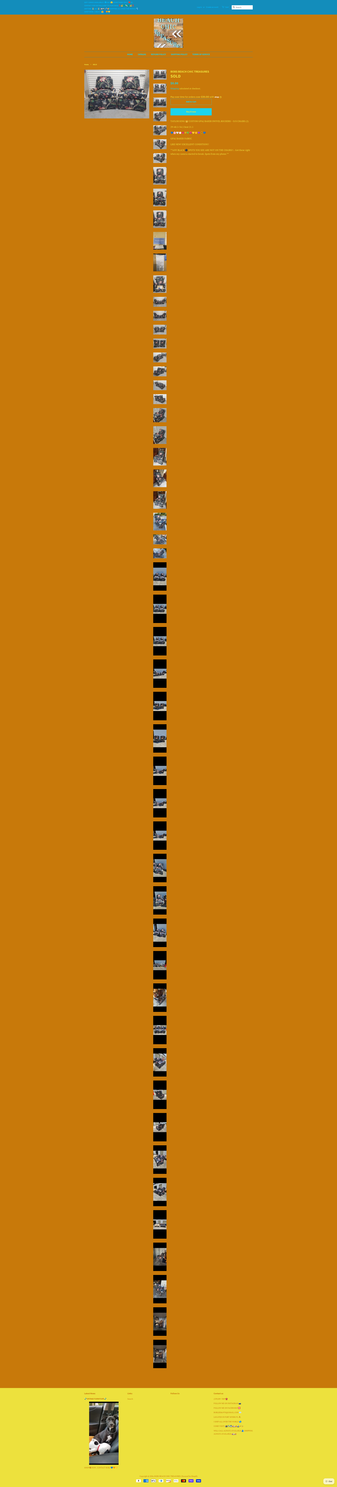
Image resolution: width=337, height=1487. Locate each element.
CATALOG (142, 54)
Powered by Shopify (190, 1476)
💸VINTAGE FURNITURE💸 (95, 1398)
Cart (227, 7)
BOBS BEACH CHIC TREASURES (167, 1476)
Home (86, 64)
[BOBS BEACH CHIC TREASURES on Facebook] (172, 1399)
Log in (199, 7)
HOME (130, 54)
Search (130, 1399)
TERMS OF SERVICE (201, 54)
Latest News (89, 1393)
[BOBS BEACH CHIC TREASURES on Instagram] (176, 1399)
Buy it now (191, 111)
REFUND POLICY (158, 54)
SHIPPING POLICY (179, 54)
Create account (212, 7)
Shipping (174, 88)
